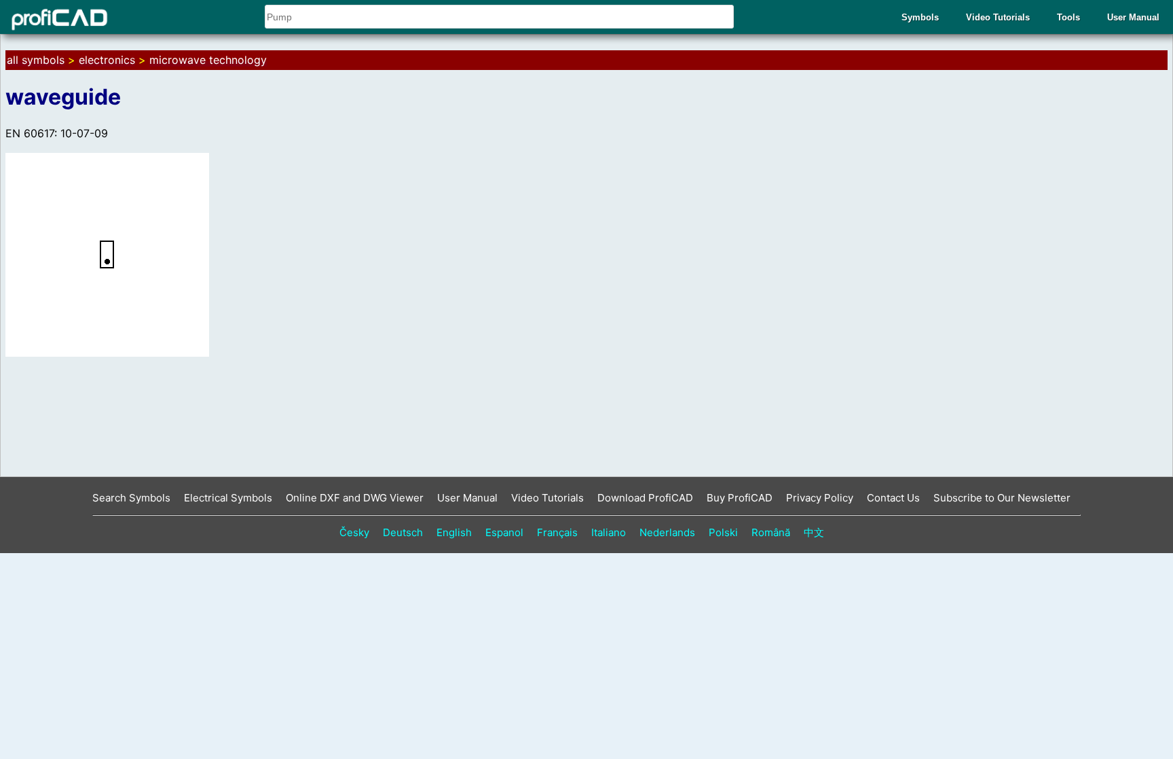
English (454, 532)
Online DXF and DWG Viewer (355, 497)
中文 (814, 532)
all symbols (35, 60)
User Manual (1133, 17)
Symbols (920, 17)
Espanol (504, 532)
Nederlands (667, 532)
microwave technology (208, 60)
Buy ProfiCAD (739, 497)
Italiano (608, 532)
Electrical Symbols (228, 497)
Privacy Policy (819, 497)
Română (770, 532)
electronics (107, 60)
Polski (723, 532)
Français (557, 532)
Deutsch (403, 532)
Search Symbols (131, 497)
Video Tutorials (998, 17)
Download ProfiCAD (645, 497)
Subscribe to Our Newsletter (1001, 497)
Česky (354, 532)
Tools (1068, 17)
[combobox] (499, 17)
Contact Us (893, 497)
